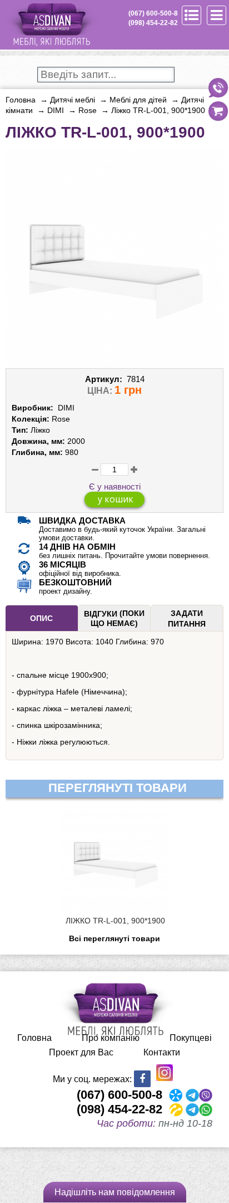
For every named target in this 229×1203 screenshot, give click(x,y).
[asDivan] (51, 44)
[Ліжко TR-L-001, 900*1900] (114, 363)
